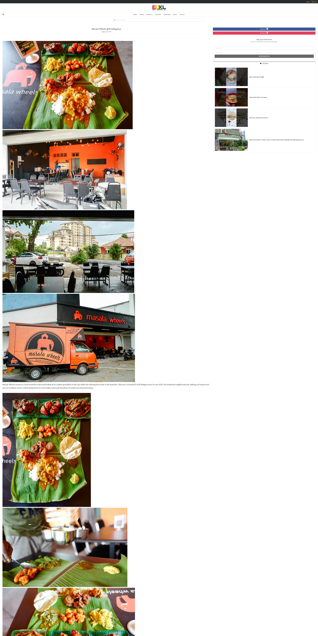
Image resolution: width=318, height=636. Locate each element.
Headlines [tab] (265, 63)
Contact (182, 14)
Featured (158, 14)
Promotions (167, 14)
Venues (142, 14)
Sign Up (314, 1)
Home (135, 14)
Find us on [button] (263, 29)
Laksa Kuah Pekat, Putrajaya (258, 97)
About (175, 14)
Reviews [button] (149, 14)
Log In (307, 1)
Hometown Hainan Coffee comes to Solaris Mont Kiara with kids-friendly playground (276, 140)
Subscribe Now (264, 56)
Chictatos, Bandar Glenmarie (258, 118)
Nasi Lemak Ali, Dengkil (256, 77)
